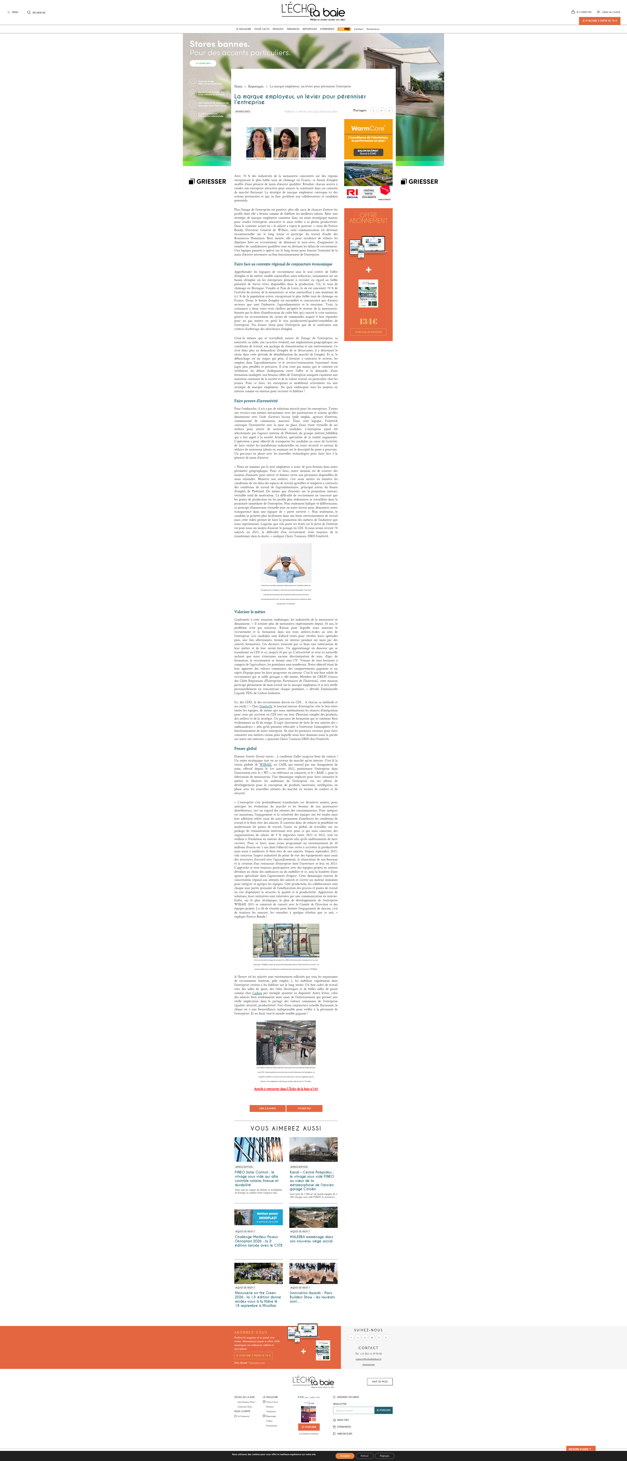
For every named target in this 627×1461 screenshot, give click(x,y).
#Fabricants (242, 111)
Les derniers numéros (309, 1433)
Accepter (345, 1455)
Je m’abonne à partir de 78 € (253, 1355)
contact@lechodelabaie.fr (368, 1359)
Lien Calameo (267, 1108)
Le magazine (243, 29)
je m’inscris (384, 1410)
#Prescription (244, 1167)
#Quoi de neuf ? (245, 1231)
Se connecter (243, 1416)
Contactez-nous (245, 1406)
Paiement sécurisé (347, 1397)
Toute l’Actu (272, 1402)
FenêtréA (265, 706)
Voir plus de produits (368, 332)
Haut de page (380, 1381)
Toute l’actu (261, 29)
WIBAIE (265, 764)
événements (343, 1427)
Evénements (327, 29)
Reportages (310, 29)
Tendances (293, 29)
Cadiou (257, 993)
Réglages (384, 1455)
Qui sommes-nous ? (247, 1402)
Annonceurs (373, 29)
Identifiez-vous (257, 1362)
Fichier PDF (304, 1108)
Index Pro (344, 29)
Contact (358, 29)
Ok (80, 12)
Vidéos (269, 1421)
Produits (278, 29)
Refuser (365, 1455)
